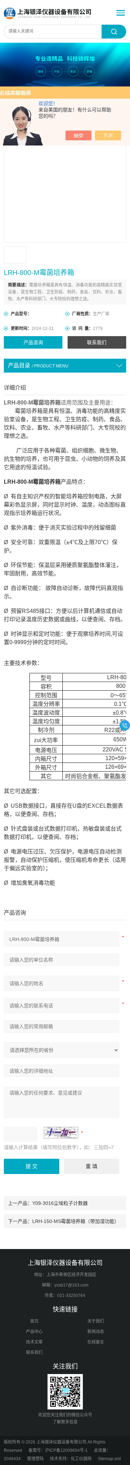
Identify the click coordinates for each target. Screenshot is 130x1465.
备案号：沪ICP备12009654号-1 (58, 1450)
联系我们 (96, 342)
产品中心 (34, 1331)
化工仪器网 (81, 1458)
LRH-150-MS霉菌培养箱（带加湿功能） (75, 1221)
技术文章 (34, 1342)
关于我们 (95, 1321)
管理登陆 (35, 1458)
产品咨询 (33, 342)
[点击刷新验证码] (61, 1133)
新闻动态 (95, 1331)
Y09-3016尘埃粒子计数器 (60, 1203)
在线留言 (95, 1342)
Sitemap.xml (109, 1458)
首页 (34, 1321)
